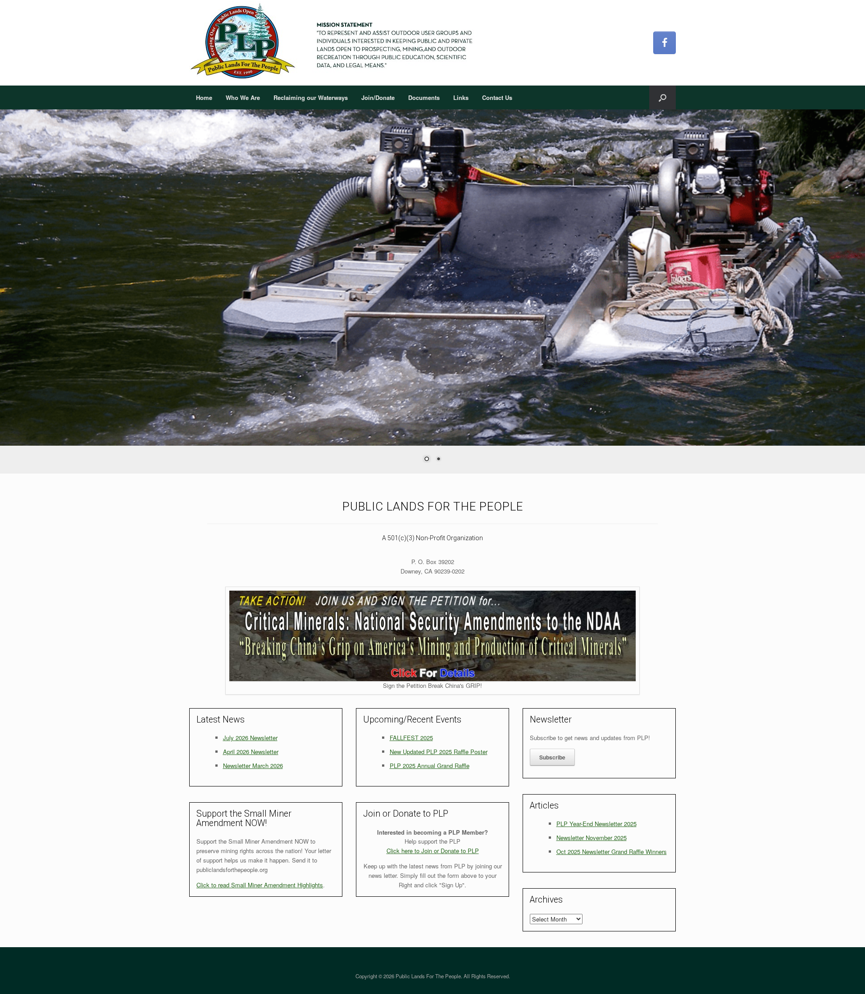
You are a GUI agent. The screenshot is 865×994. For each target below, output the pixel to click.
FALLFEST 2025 (411, 737)
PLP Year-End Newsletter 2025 (596, 823)
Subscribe (552, 757)
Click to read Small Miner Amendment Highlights (259, 885)
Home (204, 97)
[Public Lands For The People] (335, 43)
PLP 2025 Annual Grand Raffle (429, 765)
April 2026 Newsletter (250, 751)
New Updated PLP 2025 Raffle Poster (438, 751)
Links (461, 97)
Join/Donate (378, 97)
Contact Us (497, 97)
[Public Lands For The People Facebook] (664, 43)
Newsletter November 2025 (591, 837)
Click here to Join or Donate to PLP (433, 850)
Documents (424, 97)
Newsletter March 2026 (253, 765)
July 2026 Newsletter (250, 737)
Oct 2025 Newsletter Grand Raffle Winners (611, 851)
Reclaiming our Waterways (310, 97)
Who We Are (243, 97)
